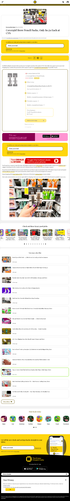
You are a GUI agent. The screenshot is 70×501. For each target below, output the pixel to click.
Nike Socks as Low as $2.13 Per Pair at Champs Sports (26, 288)
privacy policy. (6, 485)
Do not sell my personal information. (22, 487)
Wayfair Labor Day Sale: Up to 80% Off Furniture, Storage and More (29, 278)
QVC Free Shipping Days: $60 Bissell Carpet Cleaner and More (28, 339)
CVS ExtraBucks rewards (8, 171)
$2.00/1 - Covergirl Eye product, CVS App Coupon (39, 97)
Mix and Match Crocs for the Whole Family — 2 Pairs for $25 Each (29, 318)
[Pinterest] (38, 58)
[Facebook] (34, 58)
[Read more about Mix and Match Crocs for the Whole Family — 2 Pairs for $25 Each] (6, 321)
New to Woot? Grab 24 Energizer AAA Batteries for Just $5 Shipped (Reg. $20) (32, 349)
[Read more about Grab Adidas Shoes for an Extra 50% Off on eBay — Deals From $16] (6, 331)
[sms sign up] (35, 161)
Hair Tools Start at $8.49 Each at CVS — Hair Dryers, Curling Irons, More (31, 381)
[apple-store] (29, 469)
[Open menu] (6, 2)
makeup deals (38, 174)
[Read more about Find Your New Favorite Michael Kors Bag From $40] (6, 300)
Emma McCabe (10, 27)
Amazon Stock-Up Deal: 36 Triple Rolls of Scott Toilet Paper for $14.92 (30, 267)
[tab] (33, 427)
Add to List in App (32, 120)
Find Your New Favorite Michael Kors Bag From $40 (25, 298)
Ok (10, 489)
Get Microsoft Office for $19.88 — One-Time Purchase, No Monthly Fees (31, 391)
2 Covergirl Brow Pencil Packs (34, 76)
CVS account (39, 165)
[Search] (63, 2)
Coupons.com (61, 165)
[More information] (40, 89)
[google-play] (41, 469)
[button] (66, 474)
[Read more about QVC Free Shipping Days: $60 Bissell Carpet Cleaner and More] (6, 341)
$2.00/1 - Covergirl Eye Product (35, 105)
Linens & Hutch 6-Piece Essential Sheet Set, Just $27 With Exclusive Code (31, 359)
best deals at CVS (17, 174)
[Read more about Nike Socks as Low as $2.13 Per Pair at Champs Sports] (6, 290)
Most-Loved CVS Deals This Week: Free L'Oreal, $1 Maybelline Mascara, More (32, 308)
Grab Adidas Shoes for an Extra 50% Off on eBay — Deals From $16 (29, 329)
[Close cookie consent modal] (66, 480)
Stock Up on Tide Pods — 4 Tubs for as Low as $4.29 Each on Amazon (30, 257)
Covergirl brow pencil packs (41, 67)
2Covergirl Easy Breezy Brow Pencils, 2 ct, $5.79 (39, 86)
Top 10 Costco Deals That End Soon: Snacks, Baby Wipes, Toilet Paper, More (31, 370)
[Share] (41, 58)
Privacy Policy (22, 50)
